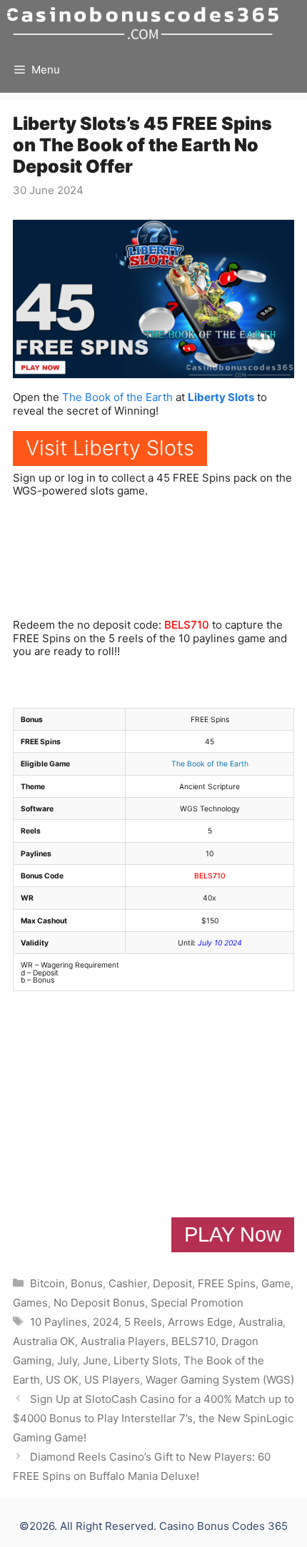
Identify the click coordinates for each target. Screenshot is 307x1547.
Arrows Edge (200, 1322)
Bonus (87, 1283)
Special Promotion (197, 1302)
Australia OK (44, 1341)
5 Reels (143, 1322)
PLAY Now (232, 1234)
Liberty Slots (221, 397)
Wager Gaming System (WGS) (220, 1379)
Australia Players (123, 1341)
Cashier (128, 1283)
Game (276, 1283)
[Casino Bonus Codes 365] (142, 23)
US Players (112, 1379)
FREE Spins (227, 1283)
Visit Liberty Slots (110, 447)
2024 (106, 1322)
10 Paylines (58, 1322)
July (67, 1360)
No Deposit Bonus (99, 1302)
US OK (62, 1379)
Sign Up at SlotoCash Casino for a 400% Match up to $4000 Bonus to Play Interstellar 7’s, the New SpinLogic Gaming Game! (153, 1418)
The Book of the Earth (117, 397)
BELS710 (186, 625)
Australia (260, 1322)
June (95, 1360)
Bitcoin (47, 1283)
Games (30, 1302)
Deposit (172, 1283)
